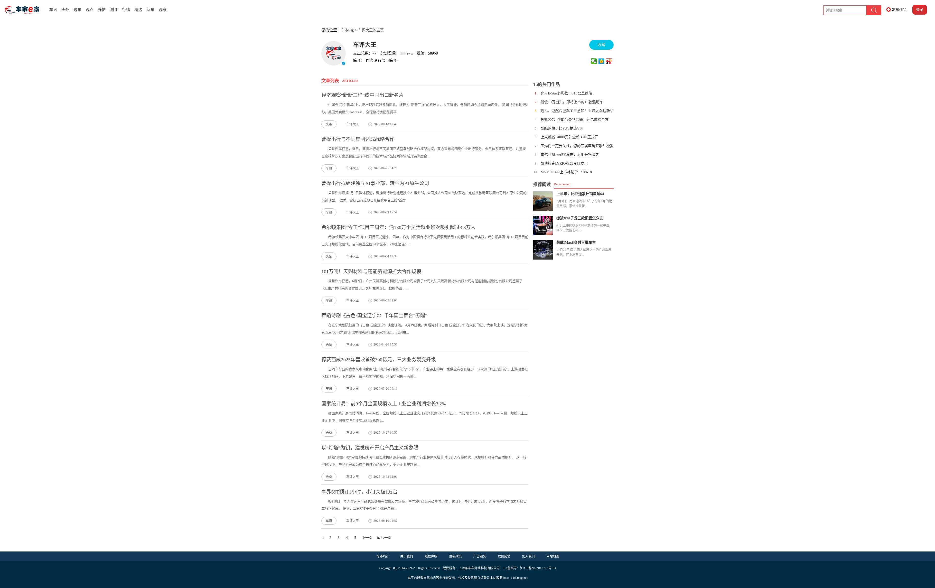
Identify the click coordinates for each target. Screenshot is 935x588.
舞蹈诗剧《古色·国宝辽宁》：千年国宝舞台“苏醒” (374, 315)
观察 (163, 10)
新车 (150, 10)
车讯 (53, 10)
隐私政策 (455, 556)
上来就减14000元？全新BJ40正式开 (569, 137)
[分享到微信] (594, 61)
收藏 (601, 45)
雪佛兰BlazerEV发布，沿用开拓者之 (570, 155)
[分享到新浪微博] (609, 61)
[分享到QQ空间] (601, 61)
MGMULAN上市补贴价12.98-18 (566, 172)
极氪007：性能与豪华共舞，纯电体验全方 (574, 119)
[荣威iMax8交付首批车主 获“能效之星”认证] (543, 250)
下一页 (367, 538)
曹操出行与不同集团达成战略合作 (357, 139)
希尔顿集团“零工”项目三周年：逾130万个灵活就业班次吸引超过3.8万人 (398, 227)
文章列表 (330, 80)
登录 (919, 10)
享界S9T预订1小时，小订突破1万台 (359, 492)
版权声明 (431, 556)
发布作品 (899, 10)
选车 (77, 10)
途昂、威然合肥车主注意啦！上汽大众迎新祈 (577, 111)
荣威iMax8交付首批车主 (576, 242)
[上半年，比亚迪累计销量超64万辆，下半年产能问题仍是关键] (543, 201)
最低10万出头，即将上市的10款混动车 (572, 102)
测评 (114, 10)
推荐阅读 (542, 184)
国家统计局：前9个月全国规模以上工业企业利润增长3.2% (383, 403)
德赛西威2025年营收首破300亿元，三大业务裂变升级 (378, 359)
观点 (90, 10)
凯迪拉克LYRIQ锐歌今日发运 (564, 163)
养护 (102, 10)
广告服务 (479, 556)
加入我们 (528, 556)
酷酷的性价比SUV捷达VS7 (562, 128)
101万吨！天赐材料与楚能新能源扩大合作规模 (371, 271)
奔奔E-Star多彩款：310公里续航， (568, 93)
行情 (126, 10)
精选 (138, 10)
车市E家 (347, 30)
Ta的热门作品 (546, 84)
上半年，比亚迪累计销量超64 (580, 194)
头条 (65, 10)
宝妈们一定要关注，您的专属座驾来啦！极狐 (577, 146)
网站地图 (552, 556)
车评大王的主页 (371, 30)
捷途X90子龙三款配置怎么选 (579, 218)
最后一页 (384, 538)
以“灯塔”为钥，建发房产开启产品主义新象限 (369, 447)
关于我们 (406, 556)
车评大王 (364, 45)
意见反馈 (504, 556)
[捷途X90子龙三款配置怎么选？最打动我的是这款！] (543, 225)
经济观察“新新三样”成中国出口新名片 (362, 95)
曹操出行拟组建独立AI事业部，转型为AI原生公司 (375, 183)
